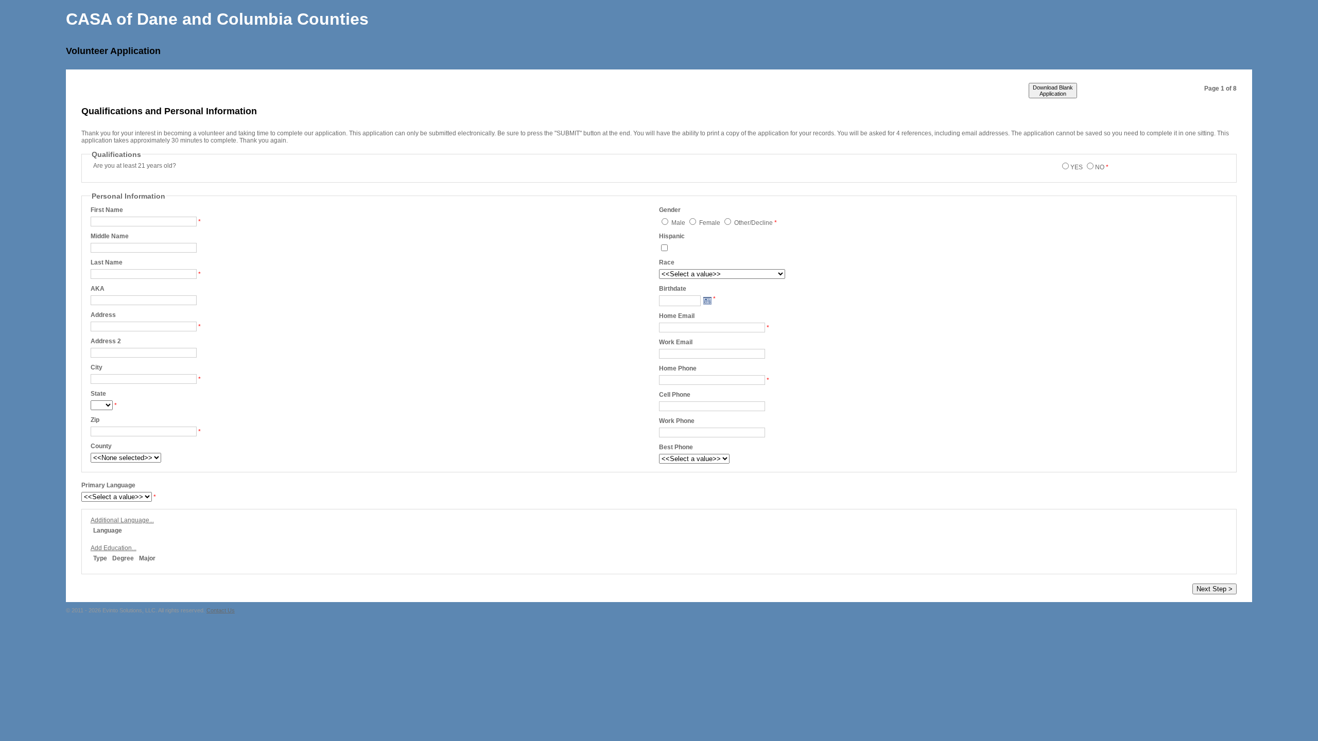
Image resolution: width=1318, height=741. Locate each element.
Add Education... (113, 548)
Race (666, 262)
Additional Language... (122, 520)
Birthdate (672, 288)
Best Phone (676, 447)
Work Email (675, 342)
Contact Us (220, 610)
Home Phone (678, 368)
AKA (98, 288)
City (96, 367)
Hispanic (672, 236)
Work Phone (677, 421)
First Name (107, 210)
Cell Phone (674, 394)
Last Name (107, 262)
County (101, 446)
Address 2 (106, 341)
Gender (670, 210)
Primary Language (108, 485)
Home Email (677, 316)
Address (103, 315)
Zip (95, 420)
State (98, 393)
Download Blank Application (1053, 90)
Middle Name (110, 236)
